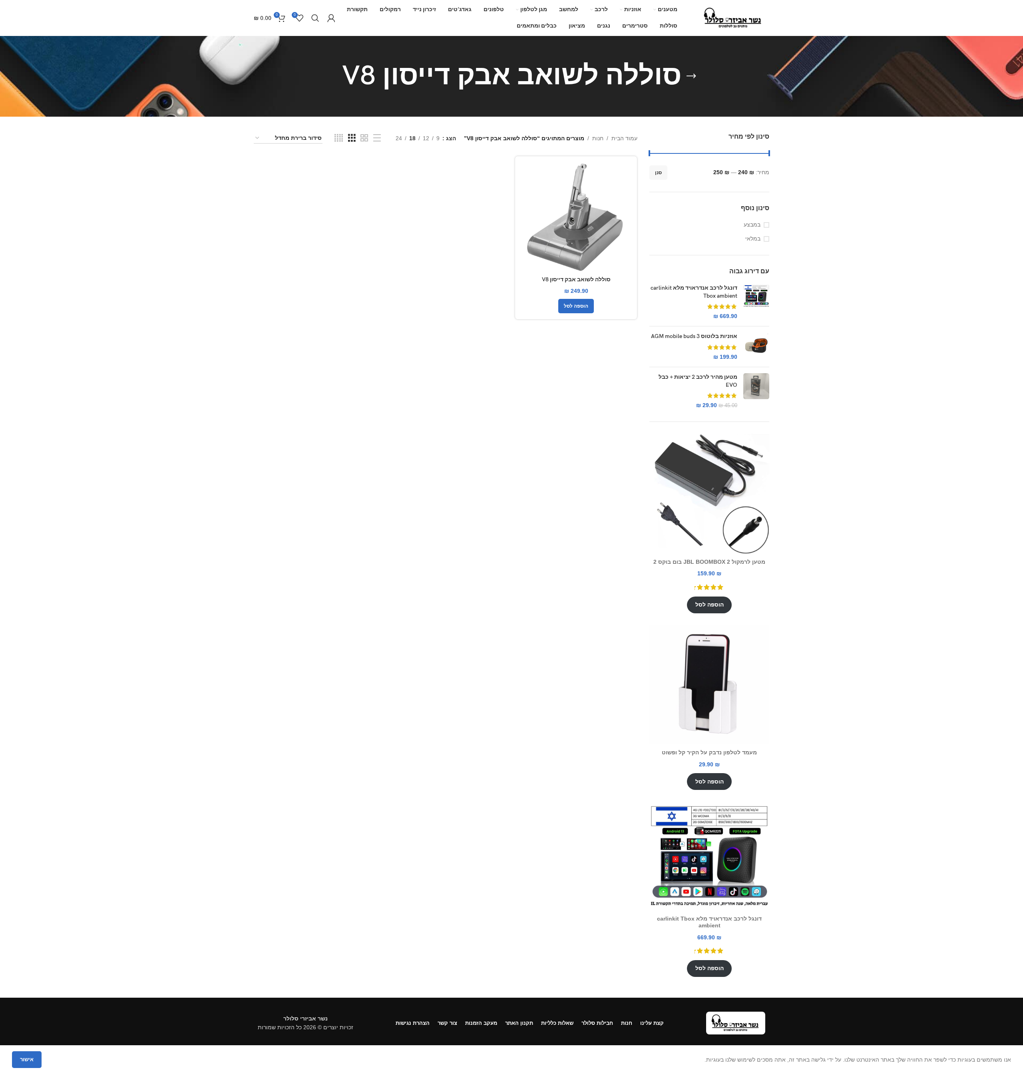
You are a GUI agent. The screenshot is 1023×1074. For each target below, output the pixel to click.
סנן (658, 172)
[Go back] (691, 76)
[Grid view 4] (338, 138)
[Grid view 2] (364, 138)
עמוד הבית (624, 138)
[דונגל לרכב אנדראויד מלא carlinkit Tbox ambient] (756, 302)
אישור (27, 1059)
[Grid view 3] (352, 138)
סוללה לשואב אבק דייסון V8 (576, 279)
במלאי (752, 238)
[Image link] (735, 1022)
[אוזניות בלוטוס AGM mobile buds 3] (756, 346)
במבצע (752, 224)
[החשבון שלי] (331, 18)
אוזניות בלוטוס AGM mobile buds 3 (694, 336)
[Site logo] (733, 17)
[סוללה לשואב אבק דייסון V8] (576, 217)
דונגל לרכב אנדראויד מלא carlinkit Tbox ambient (694, 291)
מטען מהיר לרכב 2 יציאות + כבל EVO (698, 381)
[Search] (315, 18)
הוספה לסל (709, 604)
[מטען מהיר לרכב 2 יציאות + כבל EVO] (756, 391)
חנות (597, 138)
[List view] (377, 138)
